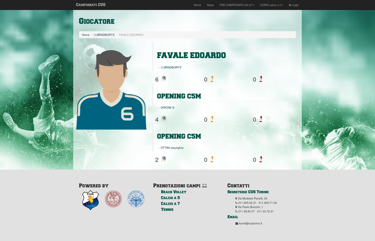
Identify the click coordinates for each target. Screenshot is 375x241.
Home (197, 5)
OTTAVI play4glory (172, 148)
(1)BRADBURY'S (104, 35)
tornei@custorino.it (250, 223)
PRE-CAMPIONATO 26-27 (236, 5)
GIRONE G (167, 107)
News (210, 5)
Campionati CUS (90, 4)
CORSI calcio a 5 (270, 5)
